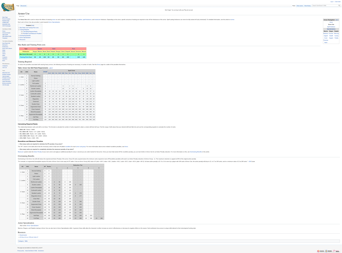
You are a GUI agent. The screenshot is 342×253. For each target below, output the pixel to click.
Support (326, 35)
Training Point (24, 57)
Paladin (53, 51)
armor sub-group (81, 146)
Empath (68, 51)
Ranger (58, 51)
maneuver (97, 19)
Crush (325, 38)
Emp (79, 73)
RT (44, 72)
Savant (73, 51)
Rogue (35, 51)
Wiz (73, 73)
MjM (87, 73)
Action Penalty (38, 152)
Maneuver (21, 152)
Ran (66, 73)
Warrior (40, 51)
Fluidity (336, 38)
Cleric (63, 51)
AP (46, 72)
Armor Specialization (54, 22)
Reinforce (325, 33)
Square (40, 48)
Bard (48, 51)
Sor (70, 73)
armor (53, 19)
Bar (76, 73)
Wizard (84, 51)
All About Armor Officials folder (28, 237)
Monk (44, 51)
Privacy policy (20, 250)
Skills (26, 241)
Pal (94, 73)
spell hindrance (87, 19)
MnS (49, 73)
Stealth (331, 35)
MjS (53, 73)
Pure (73, 48)
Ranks (24, 54)
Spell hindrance (331, 26)
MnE (59, 73)
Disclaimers (41, 250)
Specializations (331, 29)
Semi (53, 48)
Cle (56, 73)
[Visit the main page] (8, 7)
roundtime (79, 19)
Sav (91, 73)
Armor (331, 22)
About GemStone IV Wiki (31, 250)
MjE (63, 73)
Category (21, 241)
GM (250, 161)
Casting (336, 35)
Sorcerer (78, 51)
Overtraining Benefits (196, 152)
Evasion (331, 33)
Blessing (336, 33)
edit (336, 20)
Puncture (325, 40)
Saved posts (23, 235)
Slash (325, 42)
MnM (83, 73)
